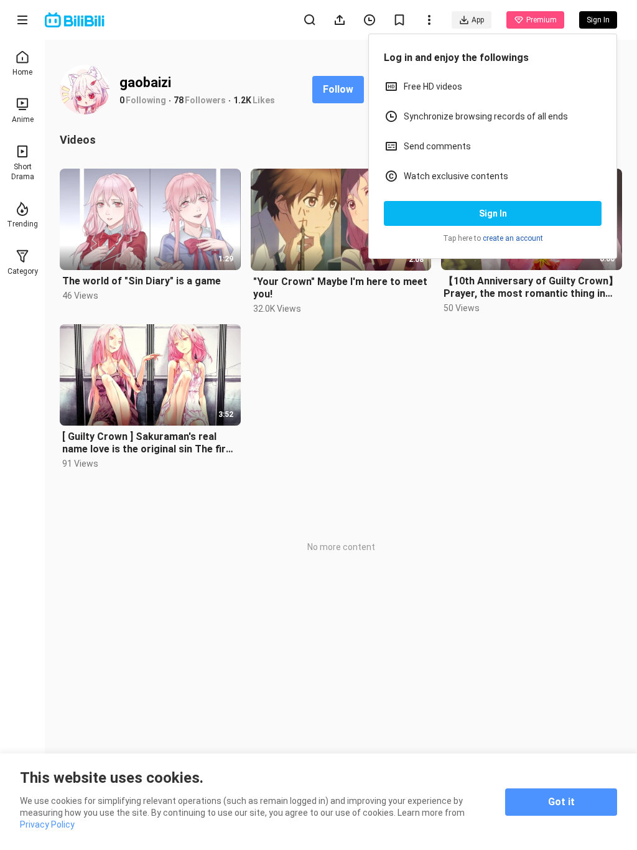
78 (179, 100)
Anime (23, 119)
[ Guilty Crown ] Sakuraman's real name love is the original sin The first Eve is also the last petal (149, 443)
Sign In (493, 213)
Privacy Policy (47, 824)
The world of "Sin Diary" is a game (141, 281)
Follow (338, 89)
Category (22, 271)
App (478, 20)
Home (22, 72)
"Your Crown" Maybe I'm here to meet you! (340, 288)
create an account (513, 238)
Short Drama (22, 171)
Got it (561, 802)
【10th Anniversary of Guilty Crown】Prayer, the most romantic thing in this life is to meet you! (531, 287)
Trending (22, 224)
